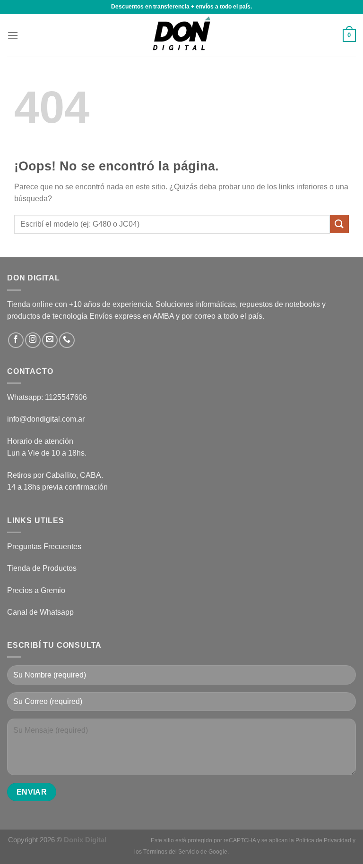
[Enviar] (339, 224)
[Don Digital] (181, 35)
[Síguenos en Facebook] (16, 340)
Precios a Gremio (36, 590)
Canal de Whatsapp (40, 612)
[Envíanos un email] (50, 340)
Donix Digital (86, 840)
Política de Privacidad (323, 840)
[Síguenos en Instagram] (33, 340)
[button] (12, 35)
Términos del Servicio (171, 851)
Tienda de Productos (42, 568)
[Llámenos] (67, 340)
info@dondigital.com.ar (46, 419)
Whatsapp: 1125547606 (47, 397)
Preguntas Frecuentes (44, 546)
